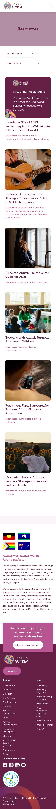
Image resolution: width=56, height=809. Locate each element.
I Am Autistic (41, 686)
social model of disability (36, 215)
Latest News (11, 136)
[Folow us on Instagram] (11, 765)
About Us (7, 690)
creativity (10, 211)
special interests (13, 218)
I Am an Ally (41, 729)
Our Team (7, 694)
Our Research (9, 702)
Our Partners (9, 698)
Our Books (8, 707)
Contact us (12, 671)
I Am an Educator (44, 721)
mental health (12, 139)
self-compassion (13, 351)
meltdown (32, 283)
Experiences (11, 208)
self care (24, 139)
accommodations (27, 208)
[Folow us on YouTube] (23, 765)
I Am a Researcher (44, 725)
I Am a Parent (42, 704)
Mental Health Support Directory (9, 743)
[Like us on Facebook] (5, 765)
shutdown (34, 139)
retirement (10, 422)
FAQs (5, 718)
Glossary (7, 736)
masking (9, 215)
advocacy (23, 136)
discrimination (22, 211)
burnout (32, 136)
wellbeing (44, 139)
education (32, 347)
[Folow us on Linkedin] (17, 765)
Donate (6, 754)
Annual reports (10, 750)
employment (36, 211)
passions (19, 215)
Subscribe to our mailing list (28, 645)
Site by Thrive (9, 804)
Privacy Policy (9, 801)
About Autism (9, 686)
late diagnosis (34, 419)
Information (11, 283)
